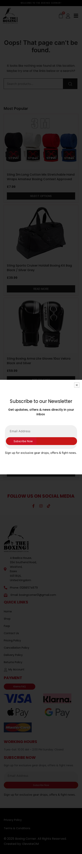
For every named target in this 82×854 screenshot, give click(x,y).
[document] (41, 427)
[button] (76, 385)
